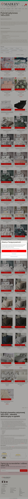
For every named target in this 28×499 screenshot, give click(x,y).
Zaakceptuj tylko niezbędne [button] (14, 256)
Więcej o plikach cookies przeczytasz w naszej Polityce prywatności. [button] (10, 248)
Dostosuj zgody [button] (14, 253)
